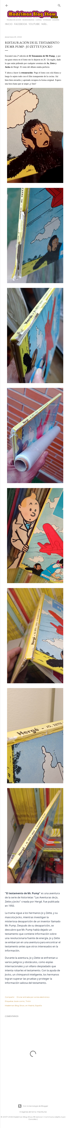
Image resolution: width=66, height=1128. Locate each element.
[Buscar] (59, 5)
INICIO (8, 24)
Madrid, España (35, 1005)
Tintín (28, 1001)
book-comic (19, 1001)
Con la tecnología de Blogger (35, 1106)
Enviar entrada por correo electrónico (33, 997)
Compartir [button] (9, 997)
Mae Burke (42, 1112)
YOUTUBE (34, 24)
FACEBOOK (20, 24)
